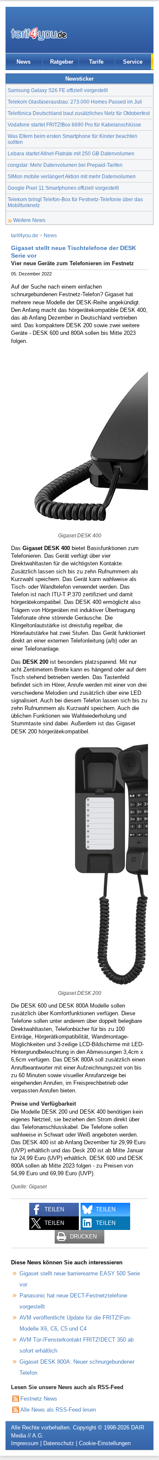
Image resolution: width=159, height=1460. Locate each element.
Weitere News (29, 220)
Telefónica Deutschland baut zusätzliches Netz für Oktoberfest (79, 113)
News (24, 62)
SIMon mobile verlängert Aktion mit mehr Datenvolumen (72, 176)
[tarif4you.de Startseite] (39, 34)
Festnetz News (38, 1398)
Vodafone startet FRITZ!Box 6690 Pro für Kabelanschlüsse (74, 124)
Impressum (25, 1443)
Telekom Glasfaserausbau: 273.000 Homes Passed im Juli (75, 101)
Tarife (96, 62)
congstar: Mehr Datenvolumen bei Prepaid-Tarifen (65, 165)
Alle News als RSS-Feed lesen (58, 1410)
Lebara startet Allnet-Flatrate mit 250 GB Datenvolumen (71, 153)
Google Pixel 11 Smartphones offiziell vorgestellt (63, 188)
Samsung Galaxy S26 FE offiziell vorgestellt (58, 90)
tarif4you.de (24, 235)
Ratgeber (61, 62)
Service (132, 62)
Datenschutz (58, 1443)
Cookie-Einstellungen (105, 1443)
